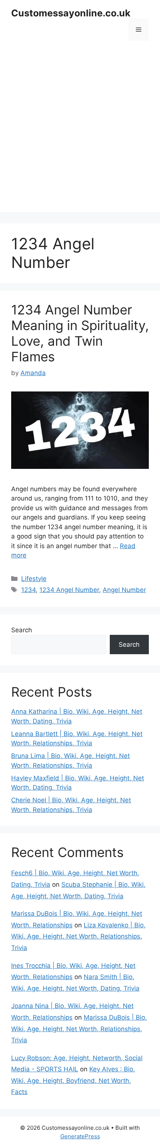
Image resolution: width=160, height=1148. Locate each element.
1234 (28, 590)
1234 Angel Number (69, 590)
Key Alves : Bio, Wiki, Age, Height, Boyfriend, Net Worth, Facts (73, 1080)
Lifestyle (34, 578)
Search (21, 630)
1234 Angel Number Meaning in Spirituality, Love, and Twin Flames (80, 333)
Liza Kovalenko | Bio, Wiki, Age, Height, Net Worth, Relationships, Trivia (78, 936)
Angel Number (124, 590)
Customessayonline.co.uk (71, 13)
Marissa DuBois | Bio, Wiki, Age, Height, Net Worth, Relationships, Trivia (79, 1029)
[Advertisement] (80, 132)
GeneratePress (80, 1136)
